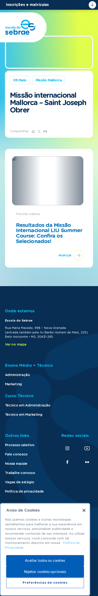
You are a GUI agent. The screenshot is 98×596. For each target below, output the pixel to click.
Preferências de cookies (45, 582)
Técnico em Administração (27, 405)
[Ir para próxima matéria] (49, 208)
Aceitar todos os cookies (45, 560)
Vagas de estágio (19, 482)
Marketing (13, 384)
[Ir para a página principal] (20, 27)
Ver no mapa (15, 344)
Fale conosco (16, 454)
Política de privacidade (24, 491)
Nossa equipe (16, 463)
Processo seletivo (19, 445)
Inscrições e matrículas (27, 5)
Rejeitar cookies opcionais (45, 572)
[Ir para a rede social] (67, 448)
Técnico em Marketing (23, 414)
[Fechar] (84, 510)
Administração (17, 375)
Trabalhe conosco (20, 473)
